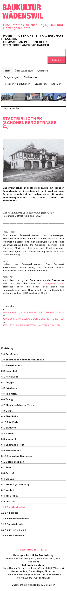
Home (7, 35)
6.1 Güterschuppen (12, 461)
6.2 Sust (6, 467)
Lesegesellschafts (54, 283)
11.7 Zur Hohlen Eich (13, 530)
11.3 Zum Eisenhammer (15, 518)
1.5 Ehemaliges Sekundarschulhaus (22, 359)
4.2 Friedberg (9, 388)
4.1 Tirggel (7, 382)
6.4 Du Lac (7, 479)
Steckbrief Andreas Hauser (26, 45)
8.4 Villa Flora (9, 495)
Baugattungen (11, 77)
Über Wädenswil (24, 70)
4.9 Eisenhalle (9, 416)
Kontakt (12, 38)
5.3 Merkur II (8, 439)
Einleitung (7, 348)
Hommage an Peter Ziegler (25, 42)
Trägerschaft (51, 35)
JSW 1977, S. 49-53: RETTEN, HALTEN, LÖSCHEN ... (33, 325)
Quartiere (42, 70)
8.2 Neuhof (7, 490)
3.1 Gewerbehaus (11, 365)
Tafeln (7, 70)
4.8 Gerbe (7, 410)
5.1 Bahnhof (8, 427)
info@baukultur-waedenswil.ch (34, 577)
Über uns (25, 35)
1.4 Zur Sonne (9, 354)
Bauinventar (30, 77)
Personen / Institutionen (17, 83)
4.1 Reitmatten (10, 376)
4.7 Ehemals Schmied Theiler (18, 405)
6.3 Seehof (7, 473)
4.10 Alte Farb (9, 422)
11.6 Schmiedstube (12, 524)
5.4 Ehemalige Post (12, 444)
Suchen (56, 60)
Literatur (56, 83)
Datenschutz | (20, 584)
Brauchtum (41, 83)
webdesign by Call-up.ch (41, 584)
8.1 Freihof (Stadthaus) (15, 484)
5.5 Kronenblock (11, 450)
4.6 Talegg (7, 399)
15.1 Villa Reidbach (12, 535)
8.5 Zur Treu (8, 501)
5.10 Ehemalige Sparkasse (16, 456)
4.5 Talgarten (9, 393)
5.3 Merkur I (8, 433)
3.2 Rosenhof (9, 371)
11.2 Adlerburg (10, 512)
